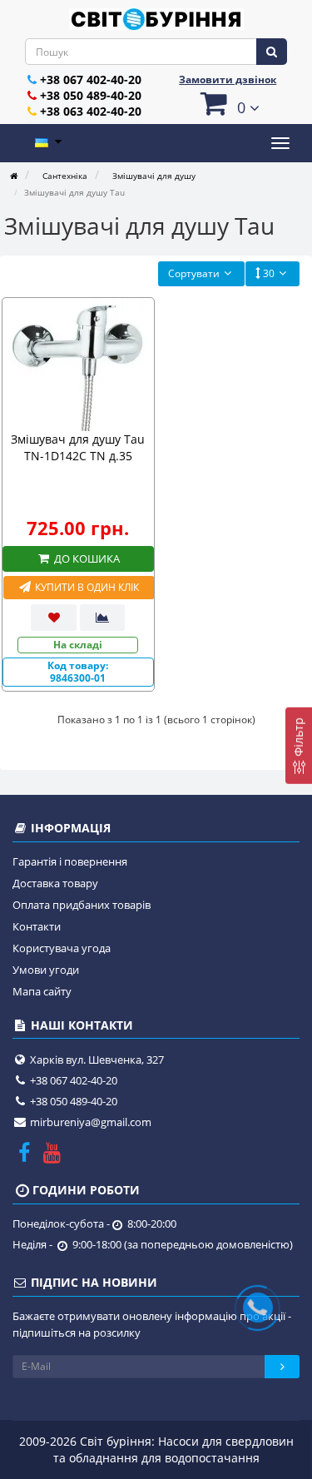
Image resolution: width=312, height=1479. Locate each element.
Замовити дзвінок (227, 79)
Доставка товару (55, 883)
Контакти (36, 926)
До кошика (86, 558)
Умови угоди (45, 969)
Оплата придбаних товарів (81, 904)
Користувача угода (61, 948)
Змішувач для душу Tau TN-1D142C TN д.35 (78, 447)
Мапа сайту (42, 991)
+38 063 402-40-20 (90, 111)
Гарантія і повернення (69, 861)
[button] (228, 102)
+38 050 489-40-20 (90, 95)
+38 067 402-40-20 (90, 79)
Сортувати (194, 273)
